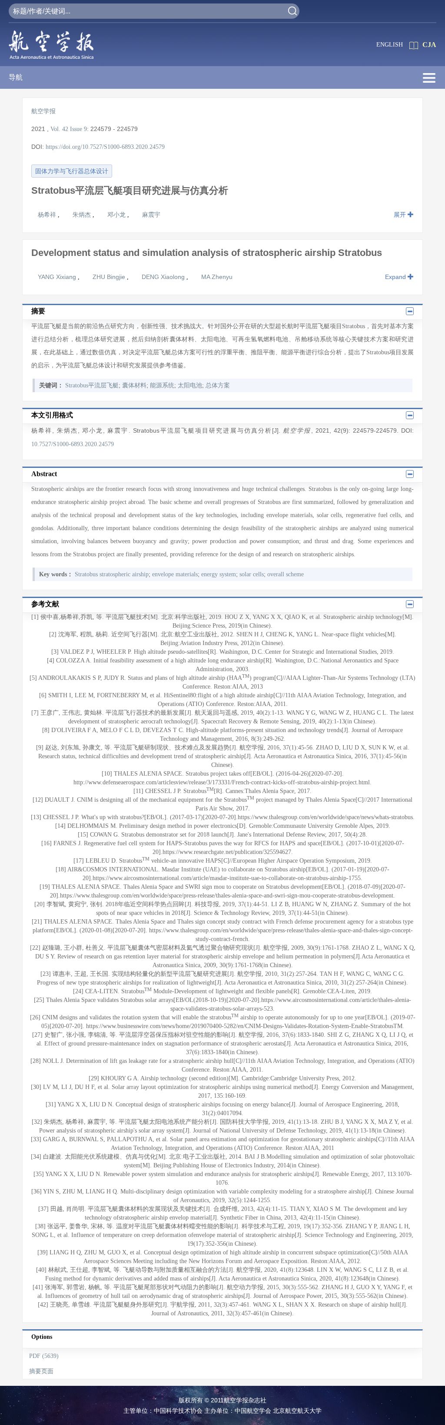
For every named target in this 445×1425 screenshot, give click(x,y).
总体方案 (218, 385)
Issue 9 (78, 129)
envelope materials (175, 574)
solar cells (251, 574)
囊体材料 (134, 385)
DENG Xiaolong (164, 276)
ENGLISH (389, 44)
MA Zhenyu (216, 276)
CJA (429, 44)
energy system (218, 574)
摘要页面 (41, 1371)
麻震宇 (151, 214)
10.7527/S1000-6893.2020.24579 (72, 444)
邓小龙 (117, 214)
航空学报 (43, 111)
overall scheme (285, 574)
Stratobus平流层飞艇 (92, 385)
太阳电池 (190, 385)
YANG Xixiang (58, 276)
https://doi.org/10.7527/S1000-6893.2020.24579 (105, 147)
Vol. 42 (59, 129)
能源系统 (162, 385)
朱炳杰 (83, 214)
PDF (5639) (44, 1356)
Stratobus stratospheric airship (112, 574)
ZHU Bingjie (110, 276)
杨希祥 (48, 214)
